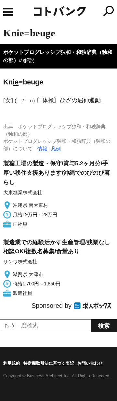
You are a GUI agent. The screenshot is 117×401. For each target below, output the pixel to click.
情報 (42, 148)
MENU (8, 12)
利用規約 (11, 363)
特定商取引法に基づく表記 (48, 363)
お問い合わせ (90, 363)
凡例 (56, 148)
